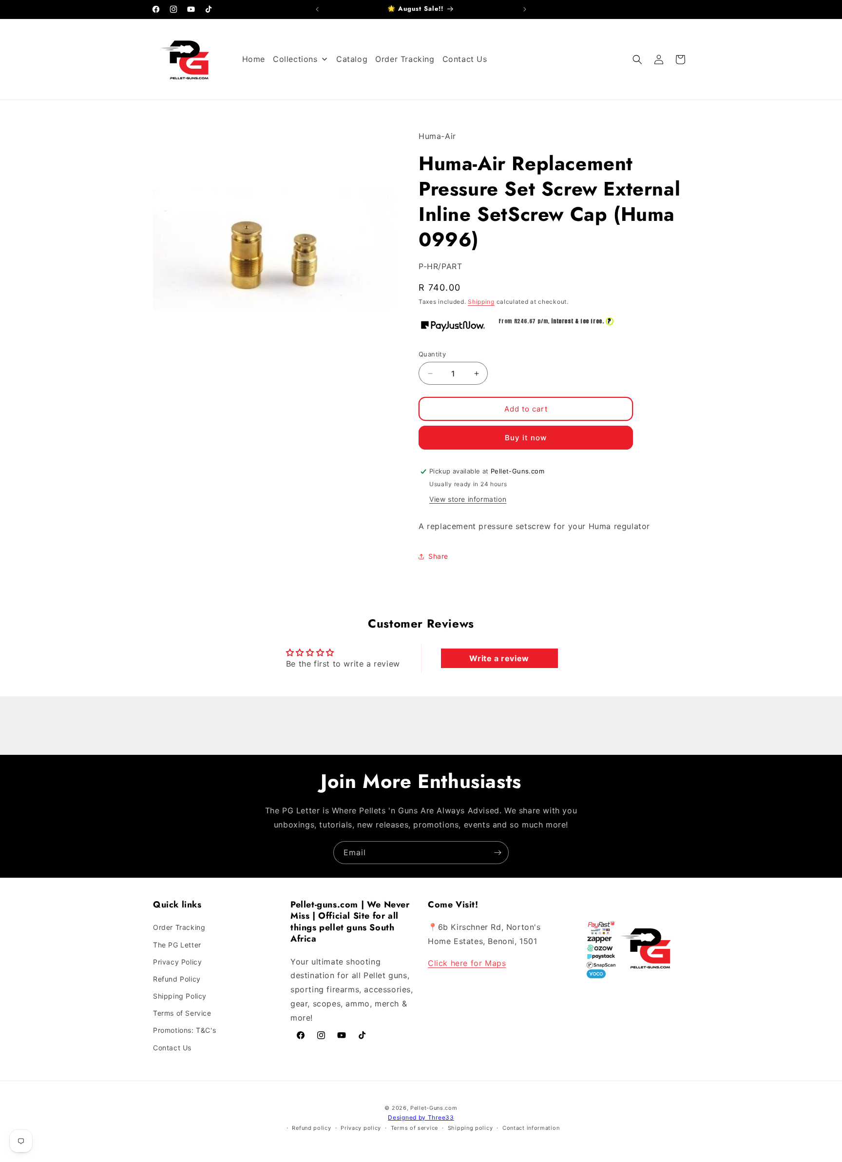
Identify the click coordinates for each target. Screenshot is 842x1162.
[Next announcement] (525, 9)
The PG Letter (177, 945)
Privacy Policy (177, 962)
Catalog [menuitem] (351, 59)
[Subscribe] (497, 852)
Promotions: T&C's (184, 1030)
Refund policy (311, 1127)
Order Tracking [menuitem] (404, 59)
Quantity (432, 354)
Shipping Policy (180, 996)
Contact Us (172, 1048)
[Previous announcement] (317, 9)
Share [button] (438, 556)
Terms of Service (182, 1013)
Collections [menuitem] (295, 59)
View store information (467, 499)
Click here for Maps (467, 963)
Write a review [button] (499, 658)
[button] (637, 59)
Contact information (530, 1127)
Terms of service (414, 1127)
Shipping (481, 301)
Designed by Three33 (421, 1117)
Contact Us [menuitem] (464, 59)
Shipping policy (470, 1127)
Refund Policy (177, 979)
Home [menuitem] (253, 59)
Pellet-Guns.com (434, 1107)
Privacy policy (361, 1127)
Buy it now (526, 437)
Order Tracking (179, 928)
